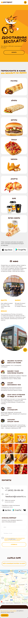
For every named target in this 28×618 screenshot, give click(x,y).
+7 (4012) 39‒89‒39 (14, 490)
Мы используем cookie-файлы (8, 610)
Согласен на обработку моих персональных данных (14, 538)
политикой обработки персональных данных (12, 539)
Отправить (14, 544)
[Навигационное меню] (25, 2)
